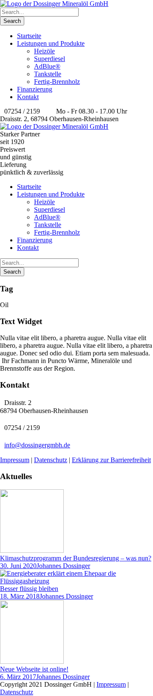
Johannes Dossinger (63, 565)
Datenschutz (50, 459)
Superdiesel (49, 58)
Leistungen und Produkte (51, 43)
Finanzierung (34, 89)
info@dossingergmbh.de (37, 445)
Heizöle (44, 51)
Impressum (14, 459)
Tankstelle (47, 74)
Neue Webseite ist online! (34, 669)
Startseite (29, 35)
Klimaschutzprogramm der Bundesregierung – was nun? (75, 558)
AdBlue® (47, 66)
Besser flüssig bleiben (29, 588)
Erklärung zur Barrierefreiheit (111, 459)
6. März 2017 (18, 676)
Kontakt (28, 96)
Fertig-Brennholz (57, 81)
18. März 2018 (20, 596)
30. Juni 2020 (18, 565)
